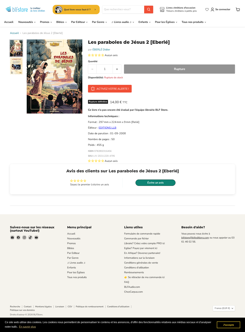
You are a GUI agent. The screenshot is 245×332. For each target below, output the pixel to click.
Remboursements (134, 272)
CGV (70, 306)
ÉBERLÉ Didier (101, 49)
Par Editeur (78, 22)
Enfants (143, 22)
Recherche (15, 306)
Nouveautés (26, 22)
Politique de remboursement (90, 306)
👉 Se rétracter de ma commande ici (144, 277)
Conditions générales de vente (141, 262)
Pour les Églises (165, 22)
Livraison (59, 306)
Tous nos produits (193, 22)
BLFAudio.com (132, 287)
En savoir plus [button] (27, 326)
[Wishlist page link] (207, 9)
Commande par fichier (136, 238)
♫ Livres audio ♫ (121, 22)
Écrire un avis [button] (155, 183)
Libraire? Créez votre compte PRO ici (144, 243)
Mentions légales (43, 306)
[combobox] (123, 9)
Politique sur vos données (22, 310)
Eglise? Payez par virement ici (140, 248)
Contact (28, 306)
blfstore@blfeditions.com (195, 237)
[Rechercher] (148, 9)
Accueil (8, 22)
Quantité (93, 61)
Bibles (60, 22)
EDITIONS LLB (107, 128)
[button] (96, 55)
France (222, 308)
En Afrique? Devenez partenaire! (142, 253)
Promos (45, 22)
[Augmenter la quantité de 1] (117, 69)
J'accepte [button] (228, 324)
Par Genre (98, 22)
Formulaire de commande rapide (142, 233)
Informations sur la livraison (139, 258)
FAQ (126, 282)
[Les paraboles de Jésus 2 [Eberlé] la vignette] (16, 48)
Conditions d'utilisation (136, 267)
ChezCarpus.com (133, 291)
